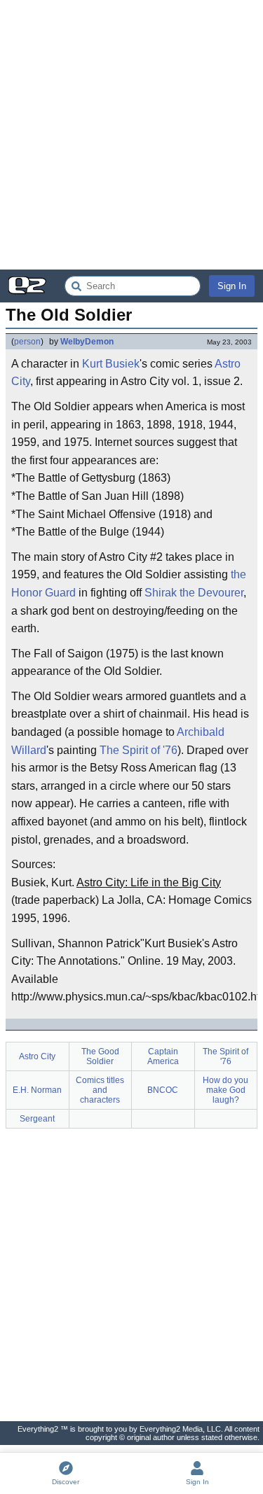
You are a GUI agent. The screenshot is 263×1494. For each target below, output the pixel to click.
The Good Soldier (100, 1056)
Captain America (163, 1056)
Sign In (231, 286)
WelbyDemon (87, 342)
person (27, 342)
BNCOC (162, 1090)
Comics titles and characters (100, 1090)
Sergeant (37, 1119)
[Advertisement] (131, 135)
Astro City (37, 1056)
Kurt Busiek (111, 364)
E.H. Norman (37, 1090)
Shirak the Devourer (193, 593)
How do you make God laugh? (225, 1090)
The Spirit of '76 (138, 750)
